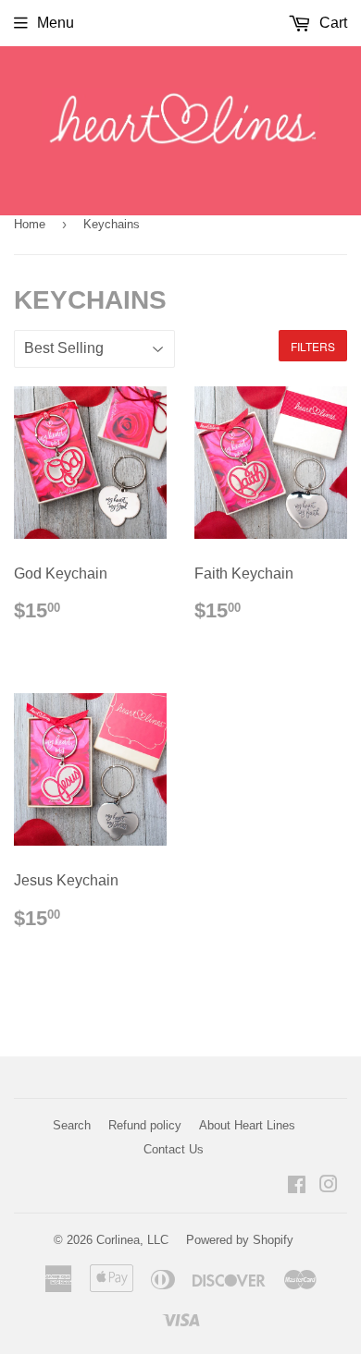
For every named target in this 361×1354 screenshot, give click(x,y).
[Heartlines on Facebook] (296, 1186)
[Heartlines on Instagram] (328, 1186)
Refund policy (144, 1125)
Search (72, 1125)
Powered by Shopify (239, 1240)
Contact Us (173, 1149)
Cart (331, 22)
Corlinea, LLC (132, 1240)
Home (29, 224)
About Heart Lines (247, 1125)
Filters (313, 346)
